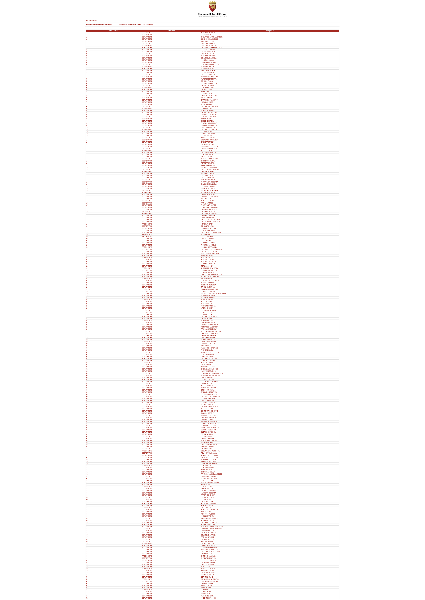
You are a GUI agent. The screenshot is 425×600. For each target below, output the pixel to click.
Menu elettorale (91, 20)
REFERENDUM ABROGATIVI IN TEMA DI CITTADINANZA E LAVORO (111, 24)
